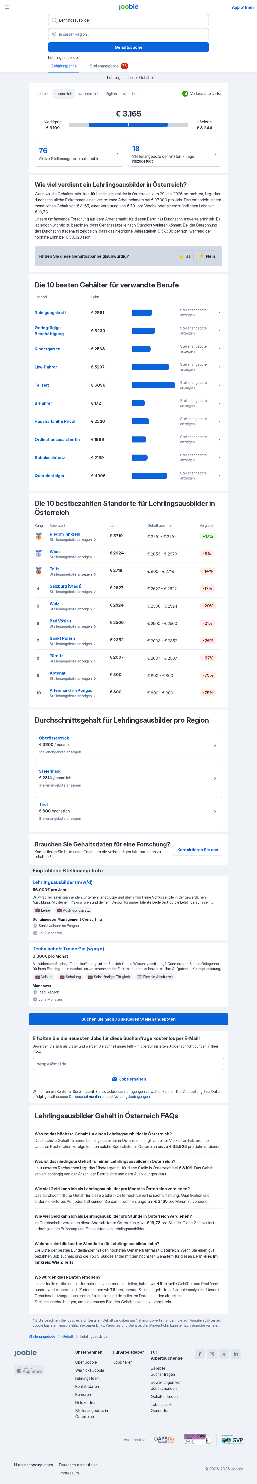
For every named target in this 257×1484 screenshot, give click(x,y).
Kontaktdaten (87, 1386)
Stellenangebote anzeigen (193, 312)
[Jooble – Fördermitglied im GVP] (232, 1440)
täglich (111, 93)
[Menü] (7, 7)
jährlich (43, 93)
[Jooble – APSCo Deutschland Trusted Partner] (164, 1440)
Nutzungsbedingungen (132, 1096)
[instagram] (212, 1354)
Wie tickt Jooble (89, 1370)
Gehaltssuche (129, 47)
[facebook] (200, 1354)
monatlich (63, 93)
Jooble (237, 1468)
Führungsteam (87, 1378)
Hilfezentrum (86, 1402)
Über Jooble (86, 1362)
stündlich (131, 93)
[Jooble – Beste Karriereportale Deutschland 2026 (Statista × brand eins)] (197, 1440)
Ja (184, 256)
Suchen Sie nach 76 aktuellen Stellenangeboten (128, 1019)
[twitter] (224, 1354)
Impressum (69, 1472)
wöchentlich (88, 93)
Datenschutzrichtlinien (87, 1096)
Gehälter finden (164, 1396)
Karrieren (83, 1394)
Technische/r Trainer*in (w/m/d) (68, 948)
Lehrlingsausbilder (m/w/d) (63, 882)
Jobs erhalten (132, 1079)
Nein (207, 256)
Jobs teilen (123, 1362)
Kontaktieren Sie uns (197, 849)
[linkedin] (236, 1354)
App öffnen (243, 7)
